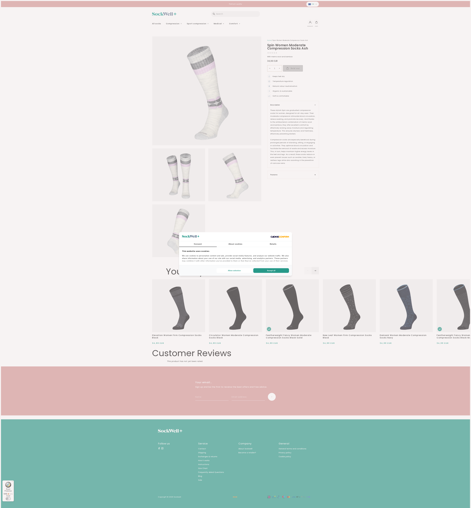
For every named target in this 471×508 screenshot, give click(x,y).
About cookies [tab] (235, 244)
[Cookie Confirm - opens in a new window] (280, 237)
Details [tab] (273, 244)
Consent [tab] (198, 244)
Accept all (271, 271)
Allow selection (234, 271)
